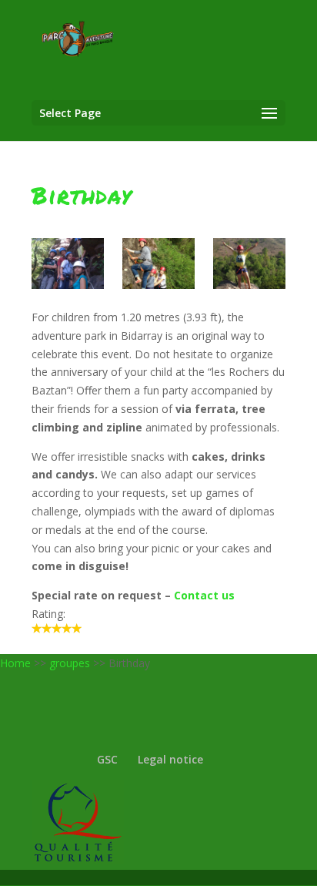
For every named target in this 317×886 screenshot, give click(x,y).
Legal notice (170, 759)
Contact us (204, 595)
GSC (107, 759)
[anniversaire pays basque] (158, 263)
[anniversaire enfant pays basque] (249, 263)
